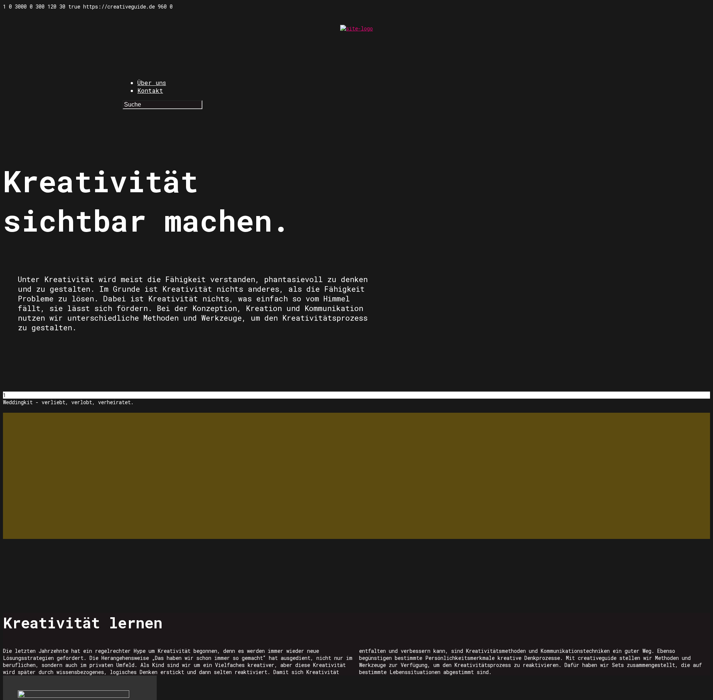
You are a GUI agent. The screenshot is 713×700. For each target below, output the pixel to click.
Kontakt (150, 90)
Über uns (151, 82)
